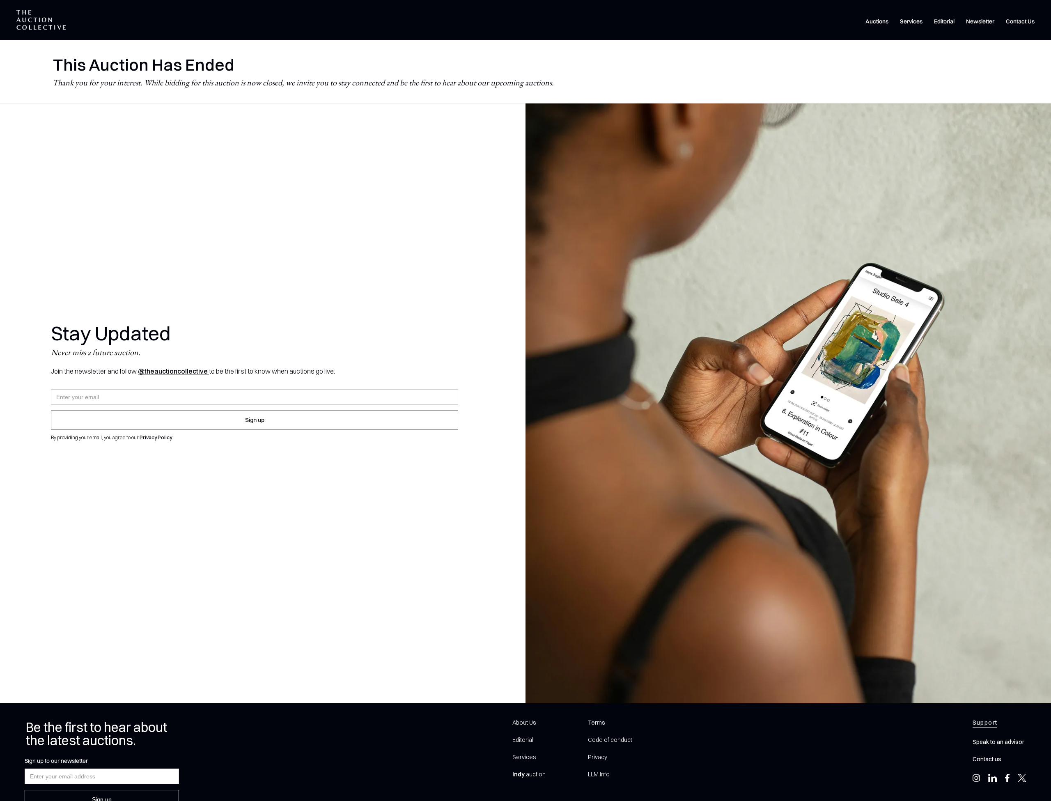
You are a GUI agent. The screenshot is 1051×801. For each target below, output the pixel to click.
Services (911, 21)
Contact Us (1020, 21)
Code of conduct (610, 740)
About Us (524, 722)
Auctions (876, 21)
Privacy (597, 757)
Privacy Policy (156, 437)
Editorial (944, 21)
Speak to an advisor (998, 742)
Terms (596, 722)
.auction (529, 774)
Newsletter (980, 21)
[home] (41, 20)
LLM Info (599, 774)
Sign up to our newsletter (56, 760)
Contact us (987, 759)
